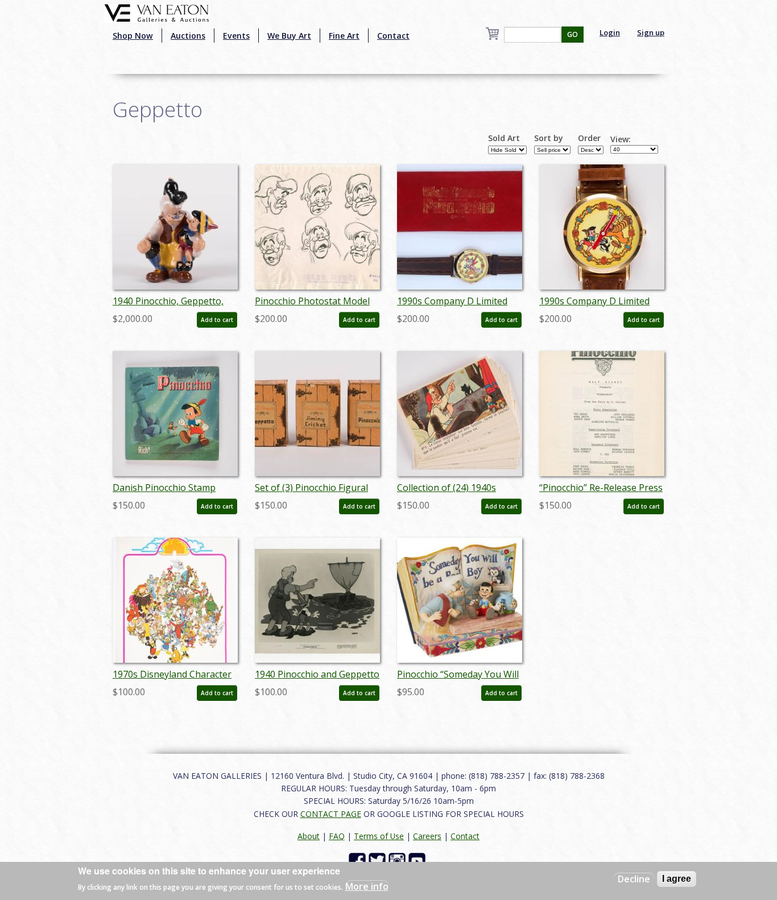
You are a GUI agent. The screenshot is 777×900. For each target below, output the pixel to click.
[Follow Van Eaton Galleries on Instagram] (398, 860)
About (308, 836)
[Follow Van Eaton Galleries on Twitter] (378, 860)
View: (620, 139)
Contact (393, 35)
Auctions (188, 35)
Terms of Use (379, 836)
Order (589, 138)
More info (366, 886)
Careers (427, 836)
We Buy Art (289, 35)
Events (236, 35)
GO (572, 34)
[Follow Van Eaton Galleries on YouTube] (418, 860)
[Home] (156, 12)
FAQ (337, 836)
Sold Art (504, 138)
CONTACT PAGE (330, 813)
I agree (676, 879)
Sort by (548, 138)
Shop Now (133, 35)
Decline (634, 879)
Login (610, 32)
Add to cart (217, 320)
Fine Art (344, 35)
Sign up (650, 32)
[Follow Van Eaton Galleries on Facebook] (359, 860)
